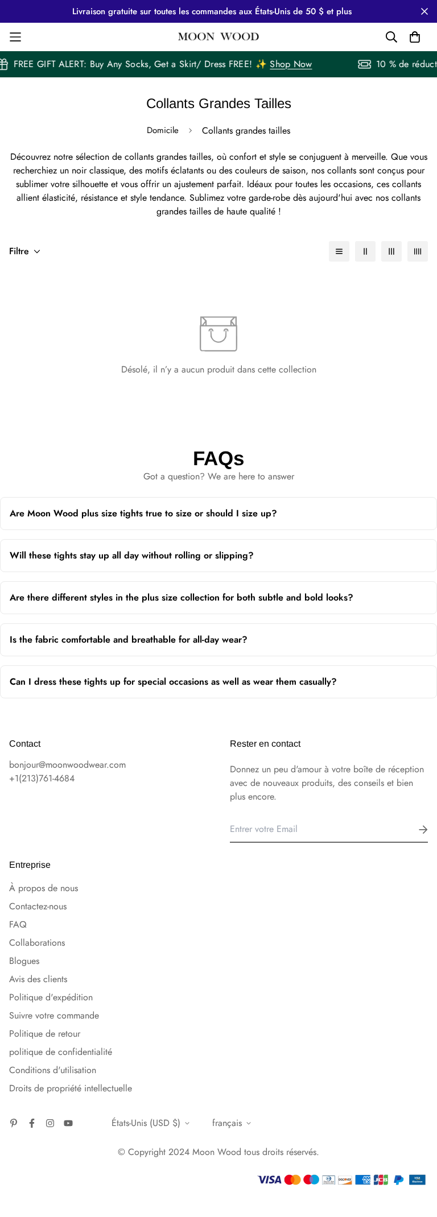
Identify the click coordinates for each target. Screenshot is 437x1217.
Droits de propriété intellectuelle (70, 1088)
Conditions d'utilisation (52, 1070)
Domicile (163, 130)
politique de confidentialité (60, 1051)
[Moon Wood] (219, 37)
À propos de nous (43, 888)
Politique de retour (44, 1033)
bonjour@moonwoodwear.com (67, 764)
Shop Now (295, 64)
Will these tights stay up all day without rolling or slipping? (206, 560)
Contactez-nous (38, 906)
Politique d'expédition (51, 997)
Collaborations (37, 942)
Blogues (24, 960)
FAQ (18, 924)
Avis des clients (38, 979)
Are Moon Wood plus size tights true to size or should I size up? (208, 518)
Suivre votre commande (54, 1015)
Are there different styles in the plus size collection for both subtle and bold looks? (208, 602)
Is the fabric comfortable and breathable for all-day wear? (202, 644)
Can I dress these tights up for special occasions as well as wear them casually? (209, 686)
